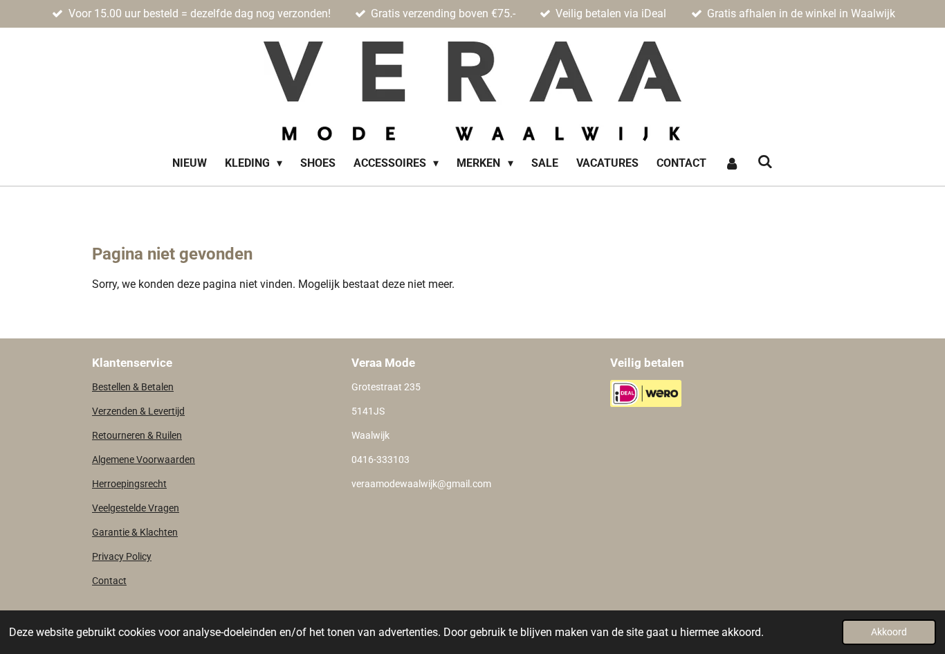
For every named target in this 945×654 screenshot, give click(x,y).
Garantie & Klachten (135, 532)
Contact (109, 580)
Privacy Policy (122, 556)
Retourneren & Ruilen (137, 435)
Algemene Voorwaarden (143, 459)
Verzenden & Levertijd (138, 411)
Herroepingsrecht (129, 483)
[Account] (732, 163)
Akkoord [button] (889, 632)
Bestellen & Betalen (133, 386)
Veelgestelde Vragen (135, 508)
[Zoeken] (765, 162)
